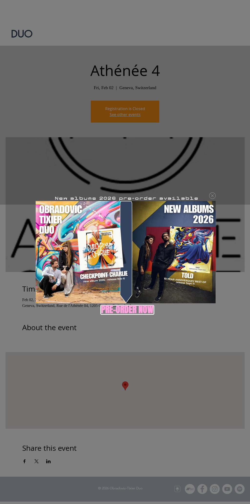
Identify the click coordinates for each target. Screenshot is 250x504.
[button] (212, 195)
